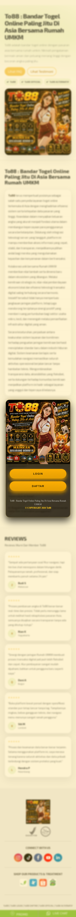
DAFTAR (38, 486)
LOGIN (38, 473)
